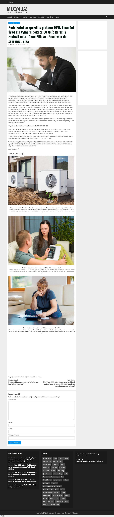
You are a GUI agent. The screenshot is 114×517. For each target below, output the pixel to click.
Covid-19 (55, 464)
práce (63, 492)
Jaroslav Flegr (58, 474)
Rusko (45, 498)
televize (63, 498)
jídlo (66, 474)
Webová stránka (13, 435)
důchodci (54, 468)
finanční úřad (33, 377)
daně (24, 377)
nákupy (66, 480)
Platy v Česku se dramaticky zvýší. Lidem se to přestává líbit (41, 328)
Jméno (11, 422)
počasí (62, 489)
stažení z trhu (54, 498)
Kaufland (46, 477)
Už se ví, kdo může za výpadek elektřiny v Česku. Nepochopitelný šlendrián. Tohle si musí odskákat (22, 467)
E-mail (10, 429)
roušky (67, 495)
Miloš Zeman (47, 480)
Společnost (50, 17)
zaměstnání (59, 501)
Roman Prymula (57, 495)
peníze (59, 486)
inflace (53, 471)
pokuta (40, 377)
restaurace (46, 495)
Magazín (16, 17)
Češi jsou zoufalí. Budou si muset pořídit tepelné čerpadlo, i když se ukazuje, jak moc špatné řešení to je (41, 208)
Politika (25, 17)
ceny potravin (57, 461)
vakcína (50, 501)
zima (66, 501)
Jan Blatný (61, 471)
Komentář (12, 400)
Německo (46, 483)
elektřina (46, 471)
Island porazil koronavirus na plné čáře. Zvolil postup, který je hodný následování (23, 382)
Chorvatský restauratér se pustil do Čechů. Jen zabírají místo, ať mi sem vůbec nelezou (22, 481)
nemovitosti (57, 480)
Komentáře (41, 17)
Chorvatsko (47, 464)
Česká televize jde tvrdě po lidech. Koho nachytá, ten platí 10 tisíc (22, 486)
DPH (28, 377)
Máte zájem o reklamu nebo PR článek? (90, 461)
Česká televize (54, 505)
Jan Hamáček (47, 474)
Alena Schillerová (17, 377)
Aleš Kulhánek (13, 45)
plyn (56, 489)
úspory (45, 505)
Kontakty (80, 459)
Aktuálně (9, 17)
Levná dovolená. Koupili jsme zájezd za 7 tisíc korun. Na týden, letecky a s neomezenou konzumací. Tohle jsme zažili (22, 460)
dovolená (46, 468)
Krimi (57, 17)
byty (66, 458)
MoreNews (65, 513)
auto (55, 458)
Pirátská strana (48, 489)
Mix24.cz (17, 9)
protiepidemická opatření (51, 492)
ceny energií (47, 461)
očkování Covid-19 (49, 486)
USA (44, 501)
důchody (62, 468)
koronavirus (55, 477)
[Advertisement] (41, 355)
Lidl (62, 477)
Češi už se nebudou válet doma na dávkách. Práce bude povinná (41, 268)
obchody (54, 483)
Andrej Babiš (47, 458)
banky (61, 458)
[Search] (106, 17)
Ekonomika (33, 17)
